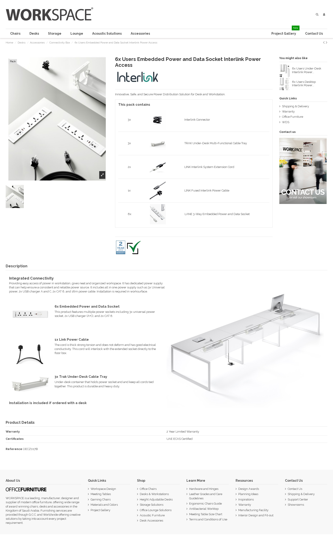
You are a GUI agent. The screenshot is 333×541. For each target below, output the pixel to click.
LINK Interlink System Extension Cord (209, 167)
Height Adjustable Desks (156, 499)
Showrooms (296, 504)
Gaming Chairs (101, 499)
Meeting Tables (101, 494)
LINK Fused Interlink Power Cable (206, 190)
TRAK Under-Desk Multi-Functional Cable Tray (215, 143)
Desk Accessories (151, 520)
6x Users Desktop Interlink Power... (304, 83)
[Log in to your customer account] (324, 14)
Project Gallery (100, 510)
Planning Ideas (248, 494)
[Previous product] (324, 42)
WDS (285, 122)
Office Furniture (292, 116)
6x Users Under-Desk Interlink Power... (306, 70)
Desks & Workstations (154, 494)
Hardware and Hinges (203, 489)
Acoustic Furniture (152, 515)
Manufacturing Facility (253, 510)
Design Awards (248, 489)
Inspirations (246, 499)
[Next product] (326, 42)
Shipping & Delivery (295, 106)
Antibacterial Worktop (204, 508)
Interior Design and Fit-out (255, 515)
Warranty (288, 111)
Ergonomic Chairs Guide (205, 503)
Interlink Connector (197, 119)
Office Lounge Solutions (155, 510)
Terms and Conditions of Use (208, 519)
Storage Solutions (151, 504)
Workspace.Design (103, 489)
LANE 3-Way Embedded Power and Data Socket (217, 214)
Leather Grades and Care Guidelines (205, 496)
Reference (14, 449)
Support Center (298, 499)
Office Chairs (148, 489)
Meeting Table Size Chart (205, 514)
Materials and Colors (104, 504)
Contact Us (295, 489)
